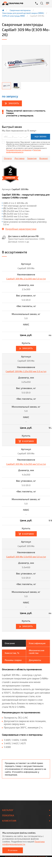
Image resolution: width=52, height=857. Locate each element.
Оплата (8, 158)
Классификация (37, 643)
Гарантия (32, 158)
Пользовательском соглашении (18, 150)
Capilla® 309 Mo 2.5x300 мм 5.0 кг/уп (26, 278)
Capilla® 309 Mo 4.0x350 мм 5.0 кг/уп (26, 464)
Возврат (43, 158)
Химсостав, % (12, 653)
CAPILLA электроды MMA (13, 16)
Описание (10, 643)
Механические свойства (36, 651)
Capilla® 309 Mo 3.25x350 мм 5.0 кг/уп (26, 371)
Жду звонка (40, 136)
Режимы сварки (13, 660)
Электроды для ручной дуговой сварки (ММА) (23, 13)
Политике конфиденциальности (23, 842)
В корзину (28, 441)
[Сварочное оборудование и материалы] (15, 3)
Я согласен (12, 850)
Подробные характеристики (20, 228)
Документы (35, 660)
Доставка (19, 158)
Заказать (13, 103)
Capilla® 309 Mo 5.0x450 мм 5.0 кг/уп (26, 556)
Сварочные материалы (20, 10)
